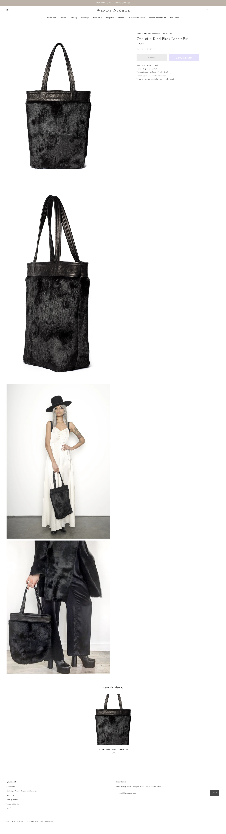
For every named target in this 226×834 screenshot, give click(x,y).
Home (139, 34)
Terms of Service (13, 804)
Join (215, 793)
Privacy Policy (12, 799)
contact (144, 79)
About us (10, 795)
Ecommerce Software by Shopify (40, 821)
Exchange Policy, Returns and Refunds (22, 791)
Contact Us (11, 786)
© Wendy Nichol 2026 (15, 821)
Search (9, 808)
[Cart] (218, 10)
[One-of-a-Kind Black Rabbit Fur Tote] (113, 719)
